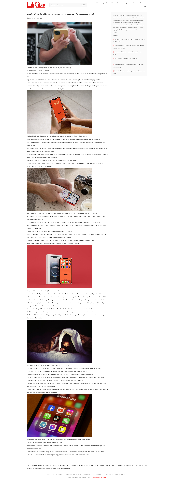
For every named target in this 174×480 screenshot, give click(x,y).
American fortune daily (66, 465)
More (145, 7)
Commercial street (111, 3)
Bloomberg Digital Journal (42, 468)
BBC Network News (109, 465)
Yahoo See (53, 468)
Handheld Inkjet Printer (38, 465)
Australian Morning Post (52, 465)
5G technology (100, 3)
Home (92, 3)
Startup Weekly (133, 465)
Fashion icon (143, 3)
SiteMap (103, 477)
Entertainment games (123, 3)
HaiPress (39, 18)
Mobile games (135, 3)
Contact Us (96, 477)
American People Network (80, 465)
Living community (119, 474)
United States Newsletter (96, 465)
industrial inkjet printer (63, 468)
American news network (122, 465)
